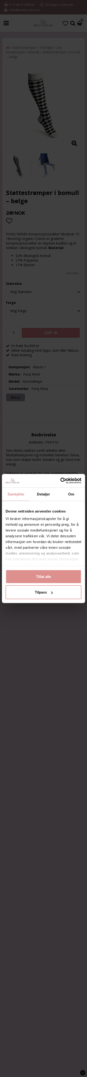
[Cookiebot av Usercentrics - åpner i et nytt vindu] (61, 481)
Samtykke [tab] (15, 494)
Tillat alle (43, 576)
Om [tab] (71, 494)
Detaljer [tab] (43, 494)
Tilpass (41, 592)
